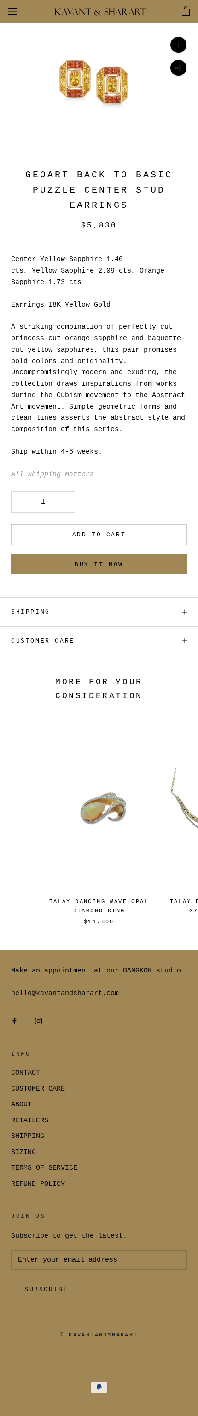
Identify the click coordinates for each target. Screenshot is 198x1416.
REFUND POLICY (38, 1184)
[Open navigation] (12, 11)
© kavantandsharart (99, 1335)
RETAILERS (29, 1121)
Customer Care (43, 640)
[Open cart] (186, 11)
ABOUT (21, 1105)
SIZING (23, 1152)
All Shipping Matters (52, 474)
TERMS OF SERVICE (44, 1168)
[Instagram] (38, 1021)
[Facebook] (14, 1021)
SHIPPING (30, 611)
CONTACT (25, 1073)
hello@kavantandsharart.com (65, 993)
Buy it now (99, 564)
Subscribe (46, 1289)
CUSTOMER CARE (38, 1089)
